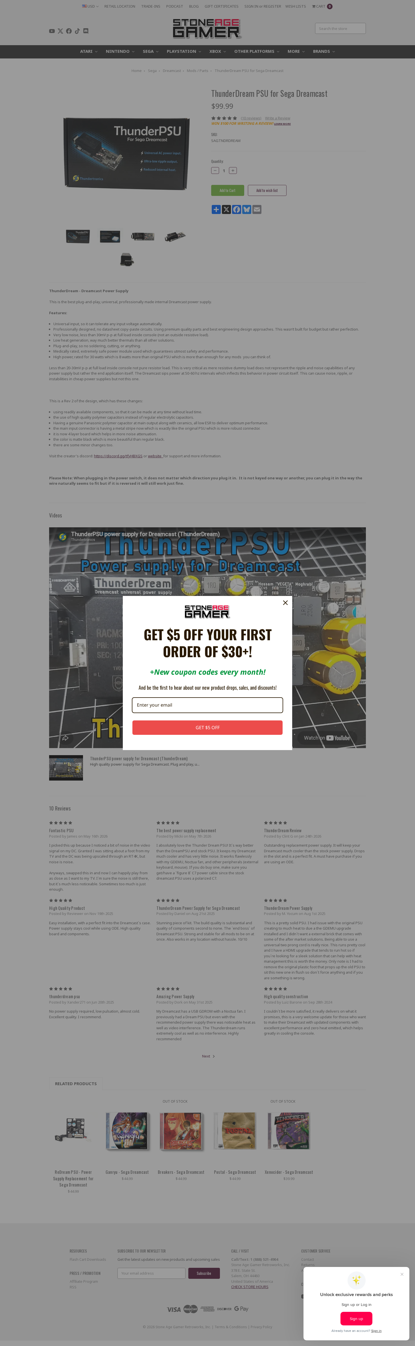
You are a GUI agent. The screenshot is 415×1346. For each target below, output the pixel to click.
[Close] (285, 602)
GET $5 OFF (208, 727)
